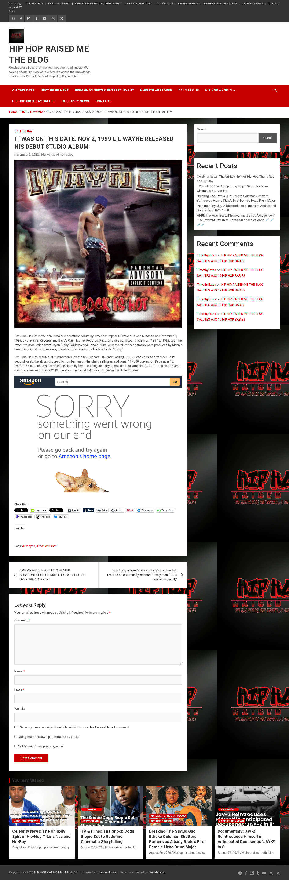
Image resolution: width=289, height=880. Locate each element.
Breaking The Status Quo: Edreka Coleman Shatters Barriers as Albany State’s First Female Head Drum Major (177, 839)
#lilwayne (28, 546)
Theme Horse (106, 872)
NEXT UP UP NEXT (59, 3)
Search (202, 129)
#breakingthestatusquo (168, 815)
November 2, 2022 (26, 154)
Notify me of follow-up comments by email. (48, 737)
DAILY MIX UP (165, 3)
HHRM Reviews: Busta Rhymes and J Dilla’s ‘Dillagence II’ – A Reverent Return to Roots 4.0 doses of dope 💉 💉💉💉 (236, 220)
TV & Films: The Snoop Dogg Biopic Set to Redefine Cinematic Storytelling (107, 836)
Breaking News (161, 821)
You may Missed (28, 780)
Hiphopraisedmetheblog (57, 154)
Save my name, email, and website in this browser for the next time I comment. (75, 727)
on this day (23, 131)
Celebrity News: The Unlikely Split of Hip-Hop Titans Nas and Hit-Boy (41, 836)
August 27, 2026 (23, 847)
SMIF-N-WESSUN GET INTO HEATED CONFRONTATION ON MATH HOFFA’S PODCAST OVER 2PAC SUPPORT (53, 575)
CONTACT (274, 3)
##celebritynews (26, 821)
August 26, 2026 (160, 852)
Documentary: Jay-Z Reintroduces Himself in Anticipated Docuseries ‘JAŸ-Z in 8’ (246, 839)
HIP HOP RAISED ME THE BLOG (56, 872)
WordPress (157, 872)
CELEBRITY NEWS (252, 3)
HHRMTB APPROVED (139, 3)
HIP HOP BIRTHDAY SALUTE (220, 3)
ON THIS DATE (34, 3)
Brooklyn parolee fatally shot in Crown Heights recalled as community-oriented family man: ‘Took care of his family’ (142, 575)
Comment (22, 620)
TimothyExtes (206, 255)
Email (19, 690)
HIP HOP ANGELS (188, 3)
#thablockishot (46, 546)
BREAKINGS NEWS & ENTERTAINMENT (98, 3)
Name (19, 671)
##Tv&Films (90, 821)
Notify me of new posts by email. (41, 746)
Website (20, 709)
